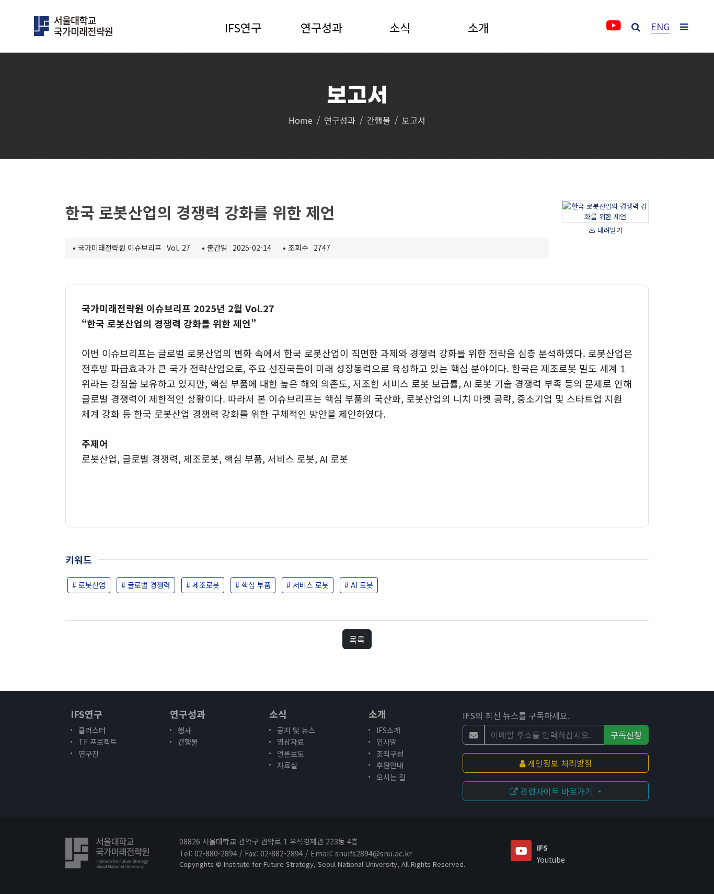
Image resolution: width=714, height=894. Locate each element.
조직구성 (390, 753)
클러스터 (92, 730)
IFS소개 (388, 730)
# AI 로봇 (358, 585)
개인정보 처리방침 (558, 763)
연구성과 (321, 28)
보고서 (413, 120)
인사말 (386, 741)
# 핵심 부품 (253, 585)
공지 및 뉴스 (296, 730)
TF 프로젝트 (97, 741)
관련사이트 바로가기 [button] (556, 791)
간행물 (378, 120)
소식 (399, 28)
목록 (357, 639)
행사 (184, 730)
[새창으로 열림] (613, 27)
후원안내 (390, 765)
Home (301, 120)
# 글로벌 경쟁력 (145, 585)
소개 (478, 28)
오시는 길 (391, 777)
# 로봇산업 (89, 585)
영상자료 (290, 741)
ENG (660, 26)
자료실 (287, 765)
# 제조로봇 (203, 585)
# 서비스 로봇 (307, 585)
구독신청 (626, 734)
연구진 (88, 753)
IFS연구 (243, 28)
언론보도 (290, 753)
